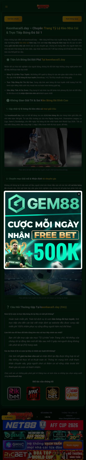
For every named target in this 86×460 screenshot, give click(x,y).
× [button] (79, 194)
